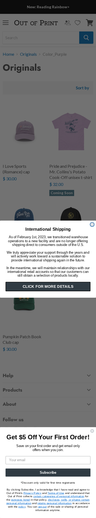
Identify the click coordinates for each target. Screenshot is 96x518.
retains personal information (54, 503)
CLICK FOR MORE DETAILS (48, 286)
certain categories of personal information (58, 496)
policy (21, 506)
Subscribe (48, 472)
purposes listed (20, 499)
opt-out (42, 506)
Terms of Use (55, 493)
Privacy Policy (32, 493)
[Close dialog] (92, 224)
